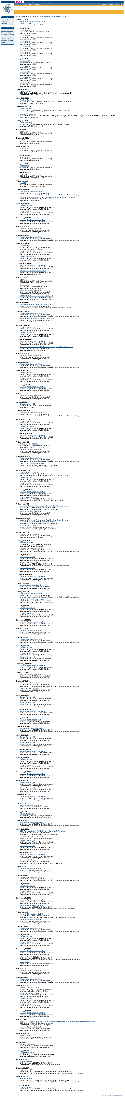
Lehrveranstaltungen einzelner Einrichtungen (7, 33)
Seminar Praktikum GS (27, 206)
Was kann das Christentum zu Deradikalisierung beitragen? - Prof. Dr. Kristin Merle (46, 347)
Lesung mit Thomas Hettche (29, 472)
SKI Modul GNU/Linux (27, 814)
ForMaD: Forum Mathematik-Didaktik (32, 463)
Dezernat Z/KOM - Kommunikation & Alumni (53, 16)
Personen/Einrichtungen (7, 40)
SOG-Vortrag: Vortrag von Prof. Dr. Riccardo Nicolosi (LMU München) (42, 831)
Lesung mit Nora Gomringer (29, 688)
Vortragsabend (24, 962)
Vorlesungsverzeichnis (7, 31)
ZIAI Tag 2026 (24, 279)
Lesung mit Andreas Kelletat (29, 497)
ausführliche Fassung (5, 20)
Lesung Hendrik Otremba (28, 860)
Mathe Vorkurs (24, 131)
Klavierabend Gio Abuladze (29, 525)
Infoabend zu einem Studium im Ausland (33, 271)
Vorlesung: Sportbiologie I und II (30, 228)
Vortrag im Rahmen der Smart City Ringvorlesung (36, 304)
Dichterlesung (24, 245)
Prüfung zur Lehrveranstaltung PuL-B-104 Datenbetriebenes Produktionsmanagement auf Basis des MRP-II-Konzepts (58, 1021)
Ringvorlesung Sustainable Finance (31, 191)
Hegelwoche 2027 (26, 1070)
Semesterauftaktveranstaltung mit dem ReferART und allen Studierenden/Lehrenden (47, 197)
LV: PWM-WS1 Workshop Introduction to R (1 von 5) (37, 296)
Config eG (115, 1095)
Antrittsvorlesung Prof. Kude (29, 562)
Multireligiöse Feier (26, 1061)
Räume (3, 42)
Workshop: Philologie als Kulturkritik (31, 905)
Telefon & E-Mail (5, 38)
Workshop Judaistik (26, 543)
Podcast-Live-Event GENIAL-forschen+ (32, 444)
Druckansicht (5, 23)
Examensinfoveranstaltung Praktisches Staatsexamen (37, 318)
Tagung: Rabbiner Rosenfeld (29, 534)
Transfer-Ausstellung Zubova (29, 987)
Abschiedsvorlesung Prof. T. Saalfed (31, 836)
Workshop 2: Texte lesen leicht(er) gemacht (34, 21)
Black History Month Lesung (29, 956)
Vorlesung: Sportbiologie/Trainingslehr (32, 220)
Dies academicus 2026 (27, 404)
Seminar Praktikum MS (27, 211)
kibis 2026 (23, 174)
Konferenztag (24, 285)
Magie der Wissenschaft (28, 114)
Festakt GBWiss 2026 (27, 653)
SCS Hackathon (25, 30)
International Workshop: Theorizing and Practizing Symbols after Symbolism (44, 506)
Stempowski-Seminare (27, 1044)
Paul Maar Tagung (26, 91)
